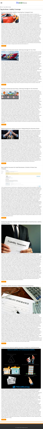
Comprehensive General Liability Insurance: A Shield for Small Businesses (20, 347)
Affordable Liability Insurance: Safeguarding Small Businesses (17, 285)
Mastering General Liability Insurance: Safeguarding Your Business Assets (20, 128)
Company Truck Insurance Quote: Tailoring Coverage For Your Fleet (18, 50)
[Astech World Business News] (21, 2)
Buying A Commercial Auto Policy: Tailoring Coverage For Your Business (19, 88)
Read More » (3, 45)
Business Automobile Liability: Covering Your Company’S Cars (17, 12)
